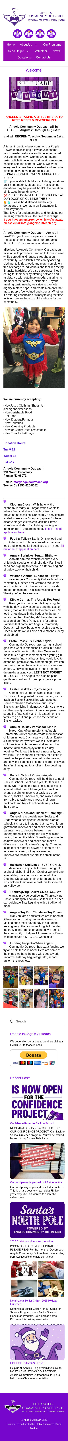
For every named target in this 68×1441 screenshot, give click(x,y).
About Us (26, 44)
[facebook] (29, 33)
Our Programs (52, 44)
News (56, 51)
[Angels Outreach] (34, 24)
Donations (24, 57)
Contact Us (43, 57)
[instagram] (51, 33)
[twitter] (17, 33)
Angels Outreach (32, 1419)
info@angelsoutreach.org (30, 482)
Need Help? (16, 51)
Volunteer (41, 51)
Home (11, 44)
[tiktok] (40, 33)
